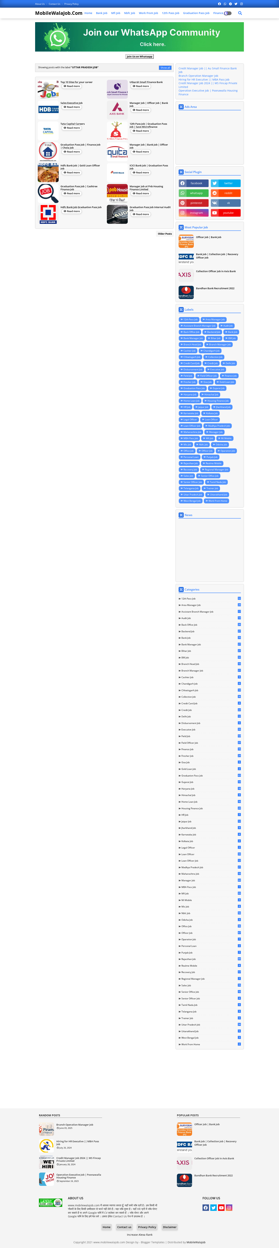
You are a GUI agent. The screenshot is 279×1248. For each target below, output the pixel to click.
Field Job (188, 375)
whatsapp (196, 193)
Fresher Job (189, 382)
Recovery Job (190, 469)
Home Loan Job (191, 400)
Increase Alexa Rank (139, 1234)
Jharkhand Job (223, 407)
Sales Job (188, 475)
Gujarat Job (219, 388)
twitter (228, 183)
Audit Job (228, 325)
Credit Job (212, 363)
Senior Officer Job (193, 482)
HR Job (187, 407)
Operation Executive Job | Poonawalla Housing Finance (78, 1176)
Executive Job (217, 369)
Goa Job (207, 382)
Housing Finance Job (218, 400)
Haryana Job (190, 394)
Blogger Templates (153, 1242)
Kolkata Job (212, 413)
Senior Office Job (209, 475)
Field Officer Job (208, 375)
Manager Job (216, 432)
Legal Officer (190, 419)
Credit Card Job (191, 363)
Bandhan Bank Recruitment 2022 (215, 288)
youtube (228, 213)
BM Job (232, 338)
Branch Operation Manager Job (198, 76)
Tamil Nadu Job (218, 482)
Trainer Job (212, 488)
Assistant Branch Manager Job (199, 325)
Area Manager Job (215, 319)
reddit (228, 193)
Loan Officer (211, 419)
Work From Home (218, 500)
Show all (165, 67)
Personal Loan (191, 457)
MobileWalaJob (196, 1242)
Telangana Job (191, 488)
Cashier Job (189, 350)
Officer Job (207, 450)
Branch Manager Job (220, 344)
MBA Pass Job (191, 438)
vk (228, 203)
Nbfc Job (129, 13)
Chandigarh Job (211, 350)
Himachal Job (211, 394)
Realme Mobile (213, 463)
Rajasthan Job (191, 463)
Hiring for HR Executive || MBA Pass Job (204, 79)
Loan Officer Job (192, 425)
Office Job (189, 450)
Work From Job (148, 13)
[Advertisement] (210, 137)
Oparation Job (228, 450)
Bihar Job (215, 338)
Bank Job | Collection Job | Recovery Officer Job (217, 255)
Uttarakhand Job (218, 494)
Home (88, 13)
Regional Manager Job (216, 469)
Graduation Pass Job (196, 13)
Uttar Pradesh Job (193, 494)
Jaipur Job (203, 407)
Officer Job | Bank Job (208, 237)
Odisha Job (221, 444)
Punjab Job (212, 457)
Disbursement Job (193, 369)
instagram (196, 213)
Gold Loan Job (227, 382)
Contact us (55, 3)
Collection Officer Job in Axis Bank (216, 271)
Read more (73, 86)
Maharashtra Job (192, 432)
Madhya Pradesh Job (219, 425)
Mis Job (187, 444)
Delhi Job (230, 363)
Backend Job (213, 332)
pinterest (196, 203)
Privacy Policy (71, 3)
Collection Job (215, 357)
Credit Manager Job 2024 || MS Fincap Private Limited (78, 1160)
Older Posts (165, 233)
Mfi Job (115, 13)
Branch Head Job (192, 344)
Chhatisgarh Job (192, 357)
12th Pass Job (170, 13)
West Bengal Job (192, 500)
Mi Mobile (226, 438)
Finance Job (231, 375)
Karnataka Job (191, 413)
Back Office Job (191, 332)
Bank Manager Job (193, 338)
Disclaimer (170, 1227)
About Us (40, 3)
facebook (196, 183)
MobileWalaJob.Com (59, 13)
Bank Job (101, 13)
